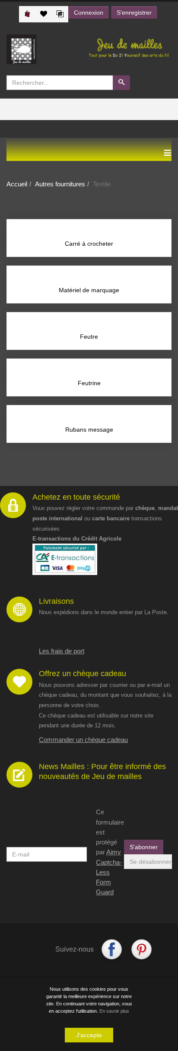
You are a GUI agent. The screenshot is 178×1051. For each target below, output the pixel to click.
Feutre (89, 336)
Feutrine (89, 383)
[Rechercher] (121, 82)
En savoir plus (114, 1011)
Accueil (16, 184)
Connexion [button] (88, 12)
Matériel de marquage (89, 290)
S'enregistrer (134, 12)
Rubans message (89, 429)
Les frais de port (61, 651)
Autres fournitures (60, 184)
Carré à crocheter (89, 243)
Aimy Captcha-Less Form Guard (109, 872)
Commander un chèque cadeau (83, 739)
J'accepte (89, 1035)
